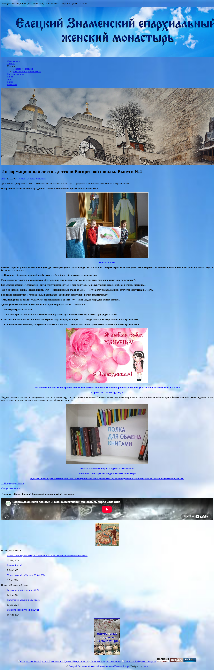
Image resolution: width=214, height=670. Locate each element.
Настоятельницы (15, 74)
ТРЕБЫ (11, 63)
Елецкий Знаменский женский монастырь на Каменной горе (99, 666)
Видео (10, 82)
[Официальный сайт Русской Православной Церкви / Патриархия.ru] (53, 661)
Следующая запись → (12, 488)
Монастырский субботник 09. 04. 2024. (26, 575)
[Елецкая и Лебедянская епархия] (139, 661)
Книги (10, 76)
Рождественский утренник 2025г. (23, 590)
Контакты (12, 84)
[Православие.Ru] (163, 661)
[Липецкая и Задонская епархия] (104, 661)
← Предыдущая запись (12, 483)
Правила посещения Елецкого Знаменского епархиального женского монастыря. (47, 555)
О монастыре (13, 61)
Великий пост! (14, 565)
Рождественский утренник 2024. (23, 610)
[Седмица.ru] (176, 661)
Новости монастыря (23, 69)
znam (3, 178)
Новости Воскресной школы (27, 71)
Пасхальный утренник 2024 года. (23, 600)
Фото (9, 79)
